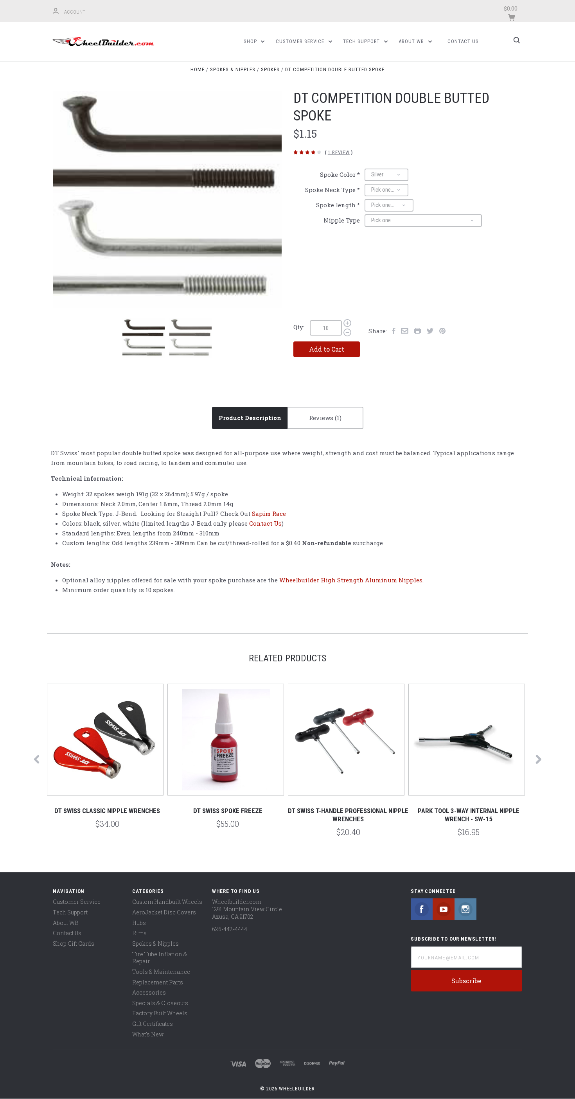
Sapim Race (269, 513)
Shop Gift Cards (73, 943)
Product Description (250, 418)
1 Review (339, 152)
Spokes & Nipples (155, 943)
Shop (251, 41)
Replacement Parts (157, 982)
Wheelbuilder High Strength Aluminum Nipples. (351, 580)
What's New (148, 1034)
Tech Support (362, 41)
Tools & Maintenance (161, 971)
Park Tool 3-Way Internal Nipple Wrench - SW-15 (468, 815)
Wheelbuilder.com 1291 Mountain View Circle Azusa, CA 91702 (247, 909)
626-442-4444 (229, 929)
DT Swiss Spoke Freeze (227, 811)
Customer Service (301, 41)
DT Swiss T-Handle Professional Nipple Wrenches (348, 815)
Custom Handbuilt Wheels (167, 901)
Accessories (149, 992)
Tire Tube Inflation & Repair (159, 957)
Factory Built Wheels (159, 1013)
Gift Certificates (152, 1023)
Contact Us (463, 41)
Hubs (139, 923)
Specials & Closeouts (160, 1003)
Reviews (322, 418)
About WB (412, 41)
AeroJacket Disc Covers (164, 912)
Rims (139, 933)
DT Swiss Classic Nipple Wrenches (107, 811)
